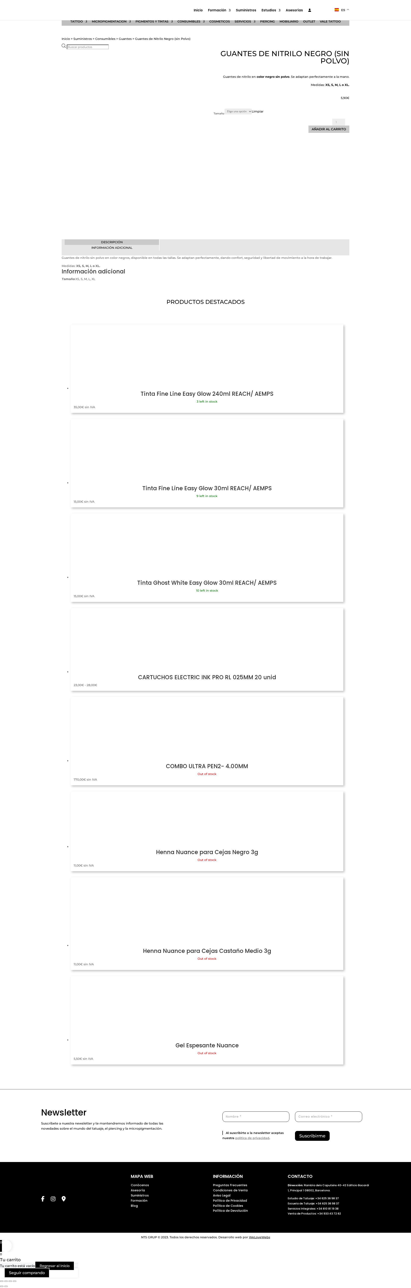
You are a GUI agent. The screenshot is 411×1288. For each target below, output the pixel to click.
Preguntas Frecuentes (230, 1185)
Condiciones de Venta (230, 1190)
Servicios (243, 21)
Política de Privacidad (230, 1200)
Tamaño (219, 113)
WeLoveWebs (259, 1237)
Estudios (269, 10)
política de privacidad (252, 1138)
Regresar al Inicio (55, 1266)
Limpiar (258, 111)
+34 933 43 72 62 (329, 1214)
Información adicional (111, 248)
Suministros (246, 10)
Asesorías (294, 10)
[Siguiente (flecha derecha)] (6, 1286)
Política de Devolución (230, 1211)
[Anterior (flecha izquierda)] (1, 1286)
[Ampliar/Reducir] (1, 1281)
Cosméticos (219, 21)
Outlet (309, 21)
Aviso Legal (222, 1195)
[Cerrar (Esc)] (14, 1281)
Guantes (125, 39)
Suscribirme (312, 1135)
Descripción (112, 242)
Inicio (198, 10)
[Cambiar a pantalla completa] (6, 1281)
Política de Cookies (228, 1206)
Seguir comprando (27, 1272)
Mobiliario (289, 21)
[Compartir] (10, 1281)
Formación (217, 10)
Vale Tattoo (330, 21)
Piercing (267, 21)
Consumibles (188, 21)
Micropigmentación (109, 21)
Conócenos (140, 1185)
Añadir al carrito (329, 129)
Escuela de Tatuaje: (302, 1203)
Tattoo (76, 21)
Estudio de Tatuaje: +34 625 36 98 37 (313, 1198)
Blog (134, 1206)
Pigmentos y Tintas (152, 21)
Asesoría (138, 1190)
